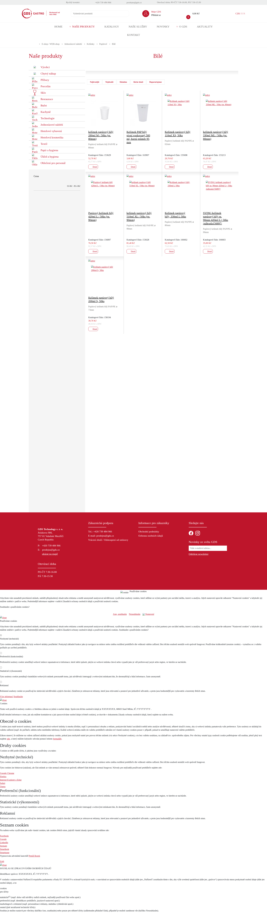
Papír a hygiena (49, 150)
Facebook (4, 836)
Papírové (103, 44)
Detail (95, 167)
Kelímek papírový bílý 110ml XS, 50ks (177, 133)
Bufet (44, 105)
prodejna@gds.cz (134, 2)
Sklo (43, 92)
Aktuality (205, 26)
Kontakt (133, 34)
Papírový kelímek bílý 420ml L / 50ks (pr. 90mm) (100, 216)
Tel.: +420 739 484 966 (100, 531)
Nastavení (149, 614)
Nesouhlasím (134, 614)
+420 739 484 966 (103, 2)
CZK (237, 13)
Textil (44, 143)
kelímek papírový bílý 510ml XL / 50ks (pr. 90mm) (139, 216)
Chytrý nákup (48, 73)
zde (8, 739)
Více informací (6, 696)
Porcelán (45, 86)
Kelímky (90, 44)
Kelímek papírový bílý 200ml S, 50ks (101, 299)
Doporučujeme (155, 82)
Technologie (48, 118)
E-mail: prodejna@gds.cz (101, 535)
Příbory (45, 79)
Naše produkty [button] (83, 26)
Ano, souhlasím (120, 614)
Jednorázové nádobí (73, 44)
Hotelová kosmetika (52, 137)
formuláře (57, 739)
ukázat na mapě (50, 554)
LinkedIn (4, 842)
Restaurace (47, 99)
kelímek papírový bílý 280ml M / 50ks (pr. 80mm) (100, 135)
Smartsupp (4, 852)
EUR (243, 13)
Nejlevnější (94, 82)
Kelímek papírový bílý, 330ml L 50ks (175, 214)
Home (58, 26)
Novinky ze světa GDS (203, 542)
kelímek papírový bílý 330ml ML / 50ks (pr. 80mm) (215, 135)
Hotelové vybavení (51, 131)
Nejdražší (109, 82)
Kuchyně (46, 111)
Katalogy (111, 26)
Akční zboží (138, 82)
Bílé (114, 44)
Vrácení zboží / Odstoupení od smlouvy (108, 539)
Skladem (123, 82)
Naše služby (138, 26)
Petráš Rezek (34, 856)
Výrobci (45, 67)
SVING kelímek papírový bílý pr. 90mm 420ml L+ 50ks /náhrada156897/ (215, 218)
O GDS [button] (183, 26)
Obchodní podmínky (148, 531)
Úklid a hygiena (50, 156)
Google (3, 839)
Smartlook (4, 849)
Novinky (163, 26)
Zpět (2, 861)
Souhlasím (18, 696)
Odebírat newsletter (198, 554)
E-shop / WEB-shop (51, 44)
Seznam (3, 846)
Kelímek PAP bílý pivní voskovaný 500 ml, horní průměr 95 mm (138, 137)
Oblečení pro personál (53, 162)
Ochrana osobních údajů (150, 535)
